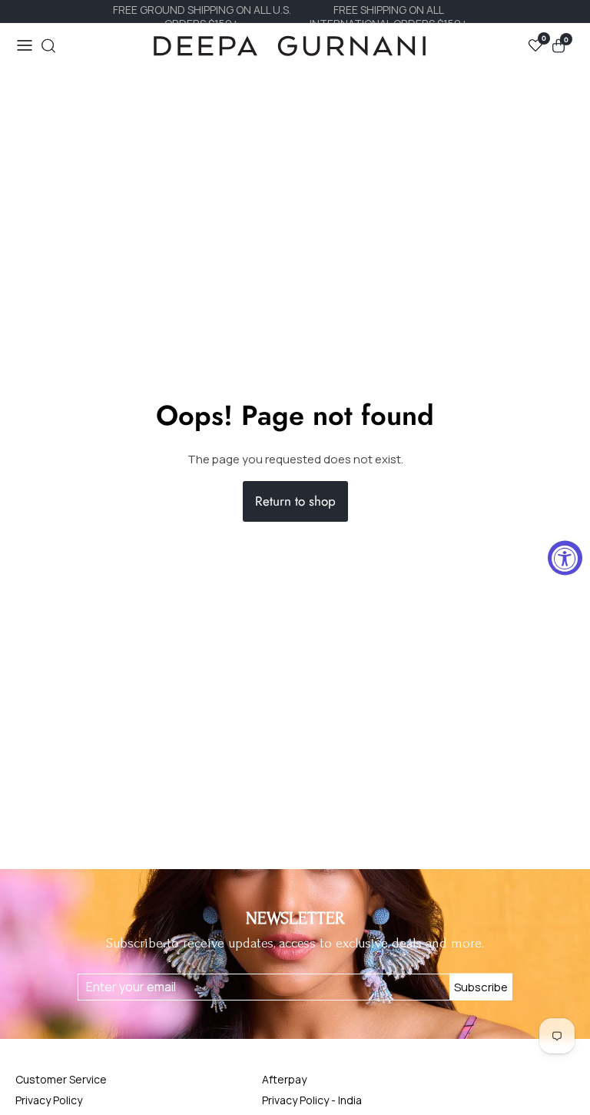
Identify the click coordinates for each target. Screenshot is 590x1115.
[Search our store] (48, 46)
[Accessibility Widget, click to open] (565, 557)
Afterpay (284, 1079)
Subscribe (481, 987)
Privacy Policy (48, 1100)
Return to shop (295, 501)
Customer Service (61, 1079)
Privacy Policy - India (312, 1100)
